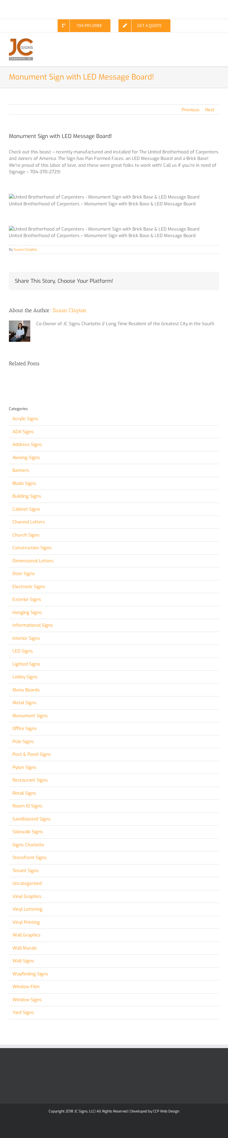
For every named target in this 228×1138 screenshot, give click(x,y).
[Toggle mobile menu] (216, 41)
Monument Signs (30, 716)
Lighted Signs (26, 664)
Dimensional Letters (33, 561)
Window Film (25, 987)
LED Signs (22, 651)
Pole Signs (23, 742)
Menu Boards (26, 690)
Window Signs (27, 1000)
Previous (191, 110)
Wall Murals (24, 948)
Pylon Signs (24, 767)
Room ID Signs (27, 806)
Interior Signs (26, 638)
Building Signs (26, 496)
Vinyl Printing (26, 922)
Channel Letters (28, 522)
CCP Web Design (166, 1111)
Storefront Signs (29, 858)
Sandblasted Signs (31, 819)
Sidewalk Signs (27, 832)
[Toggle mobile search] (206, 41)
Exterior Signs (26, 599)
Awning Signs (26, 458)
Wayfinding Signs (30, 974)
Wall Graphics (26, 935)
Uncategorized (27, 883)
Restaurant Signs (30, 780)
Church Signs (25, 535)
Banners (20, 470)
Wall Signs (23, 961)
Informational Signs (32, 625)
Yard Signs (23, 1012)
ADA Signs (23, 432)
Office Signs (24, 728)
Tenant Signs (25, 871)
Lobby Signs (25, 677)
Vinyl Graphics (27, 896)
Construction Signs (32, 548)
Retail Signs (24, 793)
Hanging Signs (27, 612)
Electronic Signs (28, 587)
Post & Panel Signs (31, 754)
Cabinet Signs (26, 509)
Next (210, 110)
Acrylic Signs (25, 419)
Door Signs (23, 574)
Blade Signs (24, 483)
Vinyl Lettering (27, 909)
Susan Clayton (25, 249)
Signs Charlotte (28, 845)
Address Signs (27, 444)
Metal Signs (24, 703)
